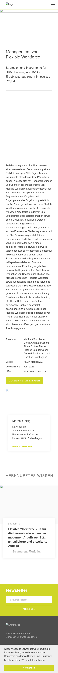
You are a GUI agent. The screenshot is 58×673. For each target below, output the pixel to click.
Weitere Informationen (33, 660)
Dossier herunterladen (24, 380)
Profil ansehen (22, 446)
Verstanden (29, 667)
